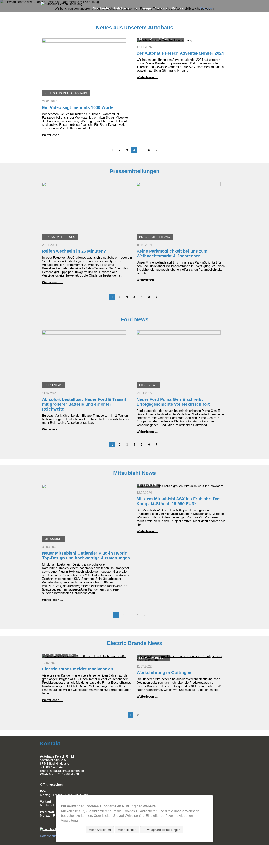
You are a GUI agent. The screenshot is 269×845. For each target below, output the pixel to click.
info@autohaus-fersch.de (66, 770)
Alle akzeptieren (100, 830)
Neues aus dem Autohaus (66, 93)
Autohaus (121, 8)
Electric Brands (59, 654)
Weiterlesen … (52, 135)
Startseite (101, 8)
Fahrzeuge (142, 8)
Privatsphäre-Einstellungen (161, 830)
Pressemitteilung (60, 236)
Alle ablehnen (127, 830)
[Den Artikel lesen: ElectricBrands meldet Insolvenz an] (84, 656)
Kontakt (178, 8)
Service (161, 8)
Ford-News (54, 385)
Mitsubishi (53, 538)
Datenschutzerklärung (55, 836)
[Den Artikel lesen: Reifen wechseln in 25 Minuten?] (84, 238)
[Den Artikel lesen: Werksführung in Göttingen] (182, 659)
